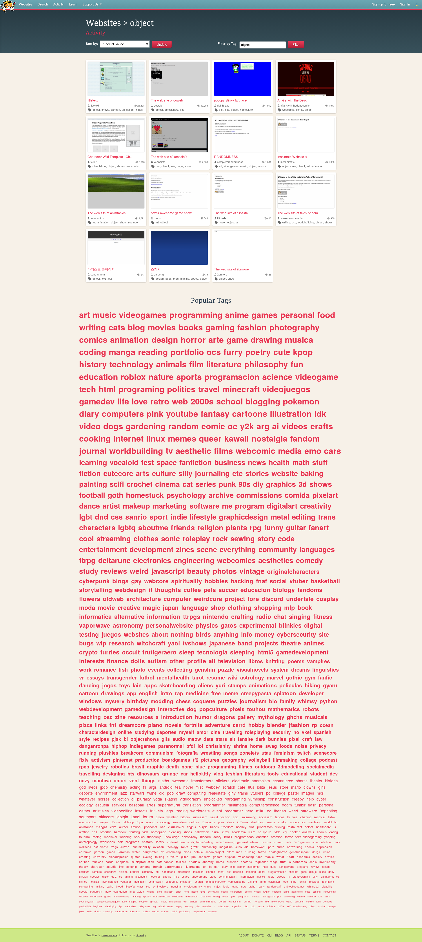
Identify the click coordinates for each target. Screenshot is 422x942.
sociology (164, 822)
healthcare (323, 826)
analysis (308, 832)
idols (226, 886)
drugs (316, 852)
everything (238, 549)
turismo (266, 842)
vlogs (274, 862)
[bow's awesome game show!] (179, 191)
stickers (222, 780)
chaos (185, 876)
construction (278, 799)
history (93, 364)
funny (273, 527)
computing (196, 793)
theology (172, 847)
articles (123, 871)
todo (285, 881)
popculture (213, 709)
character (97, 866)
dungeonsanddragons (108, 901)
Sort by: (92, 43)
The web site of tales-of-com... (299, 212)
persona (326, 805)
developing (110, 906)
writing (286, 222)
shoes (187, 832)
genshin (205, 669)
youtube (133, 222)
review (315, 866)
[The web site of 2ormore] (242, 247)
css (117, 516)
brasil (138, 766)
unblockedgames (294, 886)
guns (273, 866)
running (87, 752)
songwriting (86, 886)
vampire (97, 871)
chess (183, 701)
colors (309, 826)
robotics (120, 766)
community (277, 549)
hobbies (216, 581)
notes (220, 862)
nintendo (216, 616)
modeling (314, 822)
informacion (247, 876)
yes (295, 817)
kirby (225, 832)
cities (312, 906)
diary (89, 413)
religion (210, 527)
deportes (166, 732)
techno (225, 817)
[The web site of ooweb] (179, 79)
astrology (252, 677)
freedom (227, 826)
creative (129, 607)
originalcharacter (216, 881)
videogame (316, 376)
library (159, 841)
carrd (239, 724)
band (245, 643)
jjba (193, 857)
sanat (221, 871)
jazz (123, 793)
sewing (242, 538)
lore (253, 598)
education (98, 376)
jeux (279, 896)
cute (281, 352)
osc (182, 109)
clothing (239, 607)
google (83, 891)
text (104, 278)
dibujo (313, 871)
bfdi (221, 109)
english (148, 693)
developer (311, 693)
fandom (305, 438)
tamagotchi (269, 896)
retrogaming (235, 799)
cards (109, 862)
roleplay (196, 538)
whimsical (313, 886)
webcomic (288, 109)
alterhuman (234, 852)
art (220, 166)
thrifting (134, 832)
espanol (317, 891)
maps (271, 822)
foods (286, 746)
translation (192, 805)
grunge (170, 773)
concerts (204, 857)
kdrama (242, 822)
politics (181, 389)
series (205, 484)
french (157, 866)
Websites (25, 4)
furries (109, 652)
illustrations (192, 866)
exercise (276, 891)
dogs (113, 426)
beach (224, 891)
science (277, 376)
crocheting (173, 852)
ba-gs (157, 218)
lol (200, 746)
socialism (265, 817)
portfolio (187, 352)
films (223, 451)
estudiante (101, 847)
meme (230, 693)
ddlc (253, 906)
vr (81, 677)
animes (314, 643)
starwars (137, 793)
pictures (210, 759)
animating (328, 881)
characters (97, 527)
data (208, 738)
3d (302, 484)
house (194, 891)
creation (276, 836)
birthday (137, 701)
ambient (172, 842)
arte (216, 339)
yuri (220, 685)
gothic (294, 677)
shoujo (167, 876)
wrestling (210, 752)
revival (303, 881)
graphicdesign (243, 516)
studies (310, 901)
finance (117, 661)
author (123, 826)
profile (196, 661)
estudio (111, 866)
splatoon (285, 693)
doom (287, 805)
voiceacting (246, 857)
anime (237, 315)
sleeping (242, 652)
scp (148, 886)
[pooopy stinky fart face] (242, 79)
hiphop (119, 746)
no (296, 732)
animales (101, 810)
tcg (154, 906)
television (232, 661)
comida (297, 495)
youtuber (125, 881)
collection (120, 799)
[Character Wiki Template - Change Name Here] (116, 135)
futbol (146, 677)
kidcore (205, 836)
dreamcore (132, 724)
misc (199, 787)
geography (234, 759)
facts (202, 891)
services (119, 805)
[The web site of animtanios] (116, 191)
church (199, 881)
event (217, 810)
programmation (277, 871)
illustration (291, 413)
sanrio (136, 516)
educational (294, 773)
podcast (328, 759)
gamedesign (140, 709)
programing (141, 389)
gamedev (97, 401)
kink (320, 896)
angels (191, 826)
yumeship (256, 799)
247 (143, 274)
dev (334, 773)
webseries (107, 841)
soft (159, 862)
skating (171, 799)
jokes (81, 911)
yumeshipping (236, 881)
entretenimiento (208, 901)
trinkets (156, 810)
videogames (231, 166)
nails (337, 842)
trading (182, 810)
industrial (176, 886)
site (324, 634)
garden (99, 852)
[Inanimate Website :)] (306, 135)
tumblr (300, 805)
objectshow (171, 109)
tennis (184, 842)
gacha (111, 852)
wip (101, 643)
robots (310, 709)
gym (310, 677)
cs (337, 876)
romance (105, 669)
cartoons (249, 413)
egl (285, 832)
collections (177, 896)
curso (280, 847)
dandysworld (286, 866)
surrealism (199, 817)
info (173, 166)
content (326, 866)
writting (84, 832)
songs (230, 752)
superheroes (298, 862)
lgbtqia (122, 816)
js (335, 826)
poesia (309, 847)
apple (270, 876)
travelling (89, 773)
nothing (182, 634)
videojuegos (286, 389)
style (84, 738)
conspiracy (190, 836)
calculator (274, 881)
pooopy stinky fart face (230, 100)
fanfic (325, 677)
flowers (89, 598)
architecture (143, 598)
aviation (158, 847)
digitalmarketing (202, 842)
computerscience (264, 805)
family (287, 701)
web (180, 401)
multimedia (237, 805)
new (243, 886)
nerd (249, 810)
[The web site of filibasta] (242, 191)
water (136, 852)
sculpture (264, 832)
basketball (325, 581)
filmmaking (285, 759)
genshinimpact (299, 852)
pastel (293, 793)
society (317, 857)
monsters (180, 822)
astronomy (128, 625)
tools (273, 773)
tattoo (262, 852)
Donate (258, 935)
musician (206, 906)
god (82, 787)
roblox (133, 376)
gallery (246, 717)
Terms (314, 935)
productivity (85, 906)
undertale (300, 598)
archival (321, 906)
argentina (236, 906)
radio (263, 616)
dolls (138, 661)
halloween (202, 832)
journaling (212, 473)
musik (164, 901)
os (120, 876)
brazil (228, 836)
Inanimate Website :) (292, 156)
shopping (268, 607)
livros (93, 787)
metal (280, 516)
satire (110, 886)
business (229, 462)
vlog (218, 773)
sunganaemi (98, 274)
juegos (111, 634)
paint (174, 911)
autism (157, 661)
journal (93, 451)
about (160, 634)
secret (155, 911)
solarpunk (172, 881)
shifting (247, 901)
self (289, 906)
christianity (218, 746)
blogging (263, 401)
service (139, 836)
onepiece (122, 862)
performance (173, 866)
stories (257, 473)
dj (133, 799)
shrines (84, 862)
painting (93, 484)
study (88, 571)
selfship (131, 866)
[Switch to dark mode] (417, 4)
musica (299, 339)
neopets (143, 901)
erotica (329, 857)
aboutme (153, 527)
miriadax (256, 896)
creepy (298, 799)
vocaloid (124, 462)
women (278, 842)
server (241, 866)
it (150, 589)
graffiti (195, 847)
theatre (291, 643)
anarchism (261, 780)
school (229, 401)
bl (126, 738)
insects (141, 810)
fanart (319, 527)
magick (132, 901)
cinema (167, 484)
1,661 (268, 162)
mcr (320, 793)
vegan (257, 891)
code (286, 538)
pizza (85, 724)
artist (111, 505)
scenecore (325, 752)
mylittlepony (327, 862)
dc (269, 810)
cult (185, 901)
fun (297, 364)
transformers (202, 780)
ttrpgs (191, 616)
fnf (112, 724)
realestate (217, 793)
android (166, 787)
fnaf (261, 581)
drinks (98, 911)
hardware (309, 810)
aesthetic (193, 451)
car (184, 773)
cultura (194, 822)
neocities (155, 876)
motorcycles (277, 901)
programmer (214, 805)
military (100, 886)
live (121, 866)
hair (120, 841)
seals (313, 862)
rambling (136, 896)
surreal (125, 847)
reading (153, 352)
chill (94, 832)
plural (215, 832)
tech (87, 389)
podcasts (150, 826)
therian (280, 810)
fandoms (309, 589)
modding (162, 701)
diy (258, 484)
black (178, 891)
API (288, 935)
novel (222, 222)
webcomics (236, 560)
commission (156, 881)
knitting (275, 661)
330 (333, 218)
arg (262, 426)
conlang (145, 866)
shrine (240, 746)
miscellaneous (165, 906)
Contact (329, 935)
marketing (170, 505)
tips (121, 906)
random (262, 166)
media (290, 451)
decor (261, 871)
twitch (304, 752)
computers (123, 413)
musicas (97, 862)
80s (251, 787)
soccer (228, 589)
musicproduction (142, 862)
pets (210, 589)
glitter (105, 876)
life (123, 401)
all (212, 661)
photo (138, 669)
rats (288, 842)
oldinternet (327, 876)
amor (202, 732)
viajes (217, 886)
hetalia (198, 852)
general (242, 842)
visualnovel (176, 826)
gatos (229, 625)
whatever (87, 799)
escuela (102, 805)
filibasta (221, 218)
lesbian (234, 773)
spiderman (253, 866)
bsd (162, 826)
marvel (275, 677)
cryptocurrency (193, 886)
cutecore (118, 473)
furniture (172, 857)
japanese (222, 643)
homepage (158, 832)
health (279, 462)
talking (159, 857)
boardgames (176, 759)
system (280, 669)
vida (145, 832)
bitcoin (185, 817)
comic (299, 109)
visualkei (83, 896)
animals (171, 364)
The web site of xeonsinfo (169, 156)
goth (115, 495)
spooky (147, 896)
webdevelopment (100, 709)
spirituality (186, 581)
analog (282, 822)
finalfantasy (175, 901)
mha (132, 891)
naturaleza (130, 906)
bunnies (277, 738)
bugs (86, 643)
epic (236, 817)
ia (289, 876)
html (107, 389)
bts (131, 773)
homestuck (246, 109)
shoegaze (110, 871)
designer (299, 901)
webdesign (130, 589)
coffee (192, 589)
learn (251, 832)
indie (178, 516)
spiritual (154, 901)
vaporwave (94, 625)
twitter (266, 891)
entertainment (103, 549)
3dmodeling (291, 766)
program (249, 505)
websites (136, 634)
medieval (110, 836)
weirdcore (208, 598)
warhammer (235, 901)
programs (302, 866)
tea (178, 787)
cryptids (230, 857)
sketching (257, 822)
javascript (167, 571)
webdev (213, 787)
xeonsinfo (160, 162)
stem (159, 891)
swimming (248, 817)
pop (170, 793)
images (307, 793)
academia (239, 832)
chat (280, 616)
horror (193, 339)
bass (307, 891)
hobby (256, 724)
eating (333, 832)
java (221, 822)
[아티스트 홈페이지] (116, 247)
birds (203, 634)
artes (150, 805)
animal (129, 876)
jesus (272, 787)
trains (243, 793)
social (278, 581)
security (282, 732)
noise (301, 746)
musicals (316, 717)
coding (92, 352)
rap (179, 693)
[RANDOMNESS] (242, 135)
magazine (226, 847)
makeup (136, 505)
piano (155, 724)
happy (179, 906)
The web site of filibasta (231, 212)
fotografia (187, 752)
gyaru (330, 685)
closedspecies (118, 857)
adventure (217, 724)
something (289, 896)
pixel (294, 738)
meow (194, 738)
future (235, 886)
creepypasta (256, 693)
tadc (124, 901)
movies (162, 327)
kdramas (124, 852)
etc (237, 473)
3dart (290, 857)
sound (150, 822)
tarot (198, 677)
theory (83, 866)
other (177, 661)
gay (136, 581)
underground (199, 876)
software (204, 505)
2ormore (222, 274)
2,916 (142, 162)
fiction (90, 473)
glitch (184, 857)
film (196, 364)
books (190, 327)
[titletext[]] (116, 79)
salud (214, 817)
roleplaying (257, 732)
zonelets (249, 752)
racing (97, 836)
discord (273, 598)
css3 (327, 896)
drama (115, 822)
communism (160, 752)
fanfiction (195, 462)
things (139, 109)
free (216, 693)
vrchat (252, 886)
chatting (305, 817)
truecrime (208, 822)
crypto (88, 652)
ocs (214, 352)
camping (251, 871)
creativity (315, 505)
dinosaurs (148, 773)
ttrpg (87, 560)
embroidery (236, 891)
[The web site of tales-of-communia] (306, 191)
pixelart (325, 495)
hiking (312, 685)
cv (162, 852)
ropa (139, 822)
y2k (247, 426)
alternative (129, 616)
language (194, 607)
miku (260, 810)
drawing (266, 339)
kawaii (236, 438)
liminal (327, 852)
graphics (281, 484)
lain (137, 685)
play (225, 866)
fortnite (193, 724)
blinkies (290, 625)
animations (263, 685)
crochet (140, 484)
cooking (95, 438)
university (99, 857)
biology (284, 589)
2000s (202, 401)
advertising (297, 891)
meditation (140, 881)
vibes (213, 876)
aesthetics (275, 560)
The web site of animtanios (106, 212)
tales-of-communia (291, 218)
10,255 (204, 105)
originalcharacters (293, 571)
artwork (136, 826)
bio (273, 701)
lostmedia (141, 876)
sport (158, 516)
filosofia (130, 886)
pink (155, 413)
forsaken (198, 871)
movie (106, 607)
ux (204, 866)
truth (283, 862)
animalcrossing (121, 896)
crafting (242, 616)
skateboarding (177, 685)
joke (233, 896)
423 (269, 218)
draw (180, 793)
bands (214, 826)
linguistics (325, 669)
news (257, 462)
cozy (84, 780)
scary (217, 836)
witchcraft (151, 643)
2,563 (205, 162)
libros (255, 661)
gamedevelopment (302, 652)
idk (320, 413)
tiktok (332, 817)
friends (183, 527)
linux (155, 438)
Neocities (92, 935)
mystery (114, 701)
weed (293, 810)
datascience (121, 911)
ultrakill (83, 876)
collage (308, 759)
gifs (166, 738)
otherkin (105, 832)
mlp (289, 607)
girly (232, 793)
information (163, 616)
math (300, 462)
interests (91, 661)
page (180, 166)
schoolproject (215, 852)
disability (327, 886)
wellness (85, 847)
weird (139, 571)
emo (312, 451)
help (310, 799)
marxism (168, 891)
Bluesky (141, 935)
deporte (86, 793)
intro (166, 693)
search (322, 832)
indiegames (143, 746)
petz (271, 847)
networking (294, 847)
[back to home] (8, 6)
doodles (238, 871)
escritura (84, 871)
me (227, 505)
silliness (193, 901)
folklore (181, 862)
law (318, 738)
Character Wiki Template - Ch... (110, 156)
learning (93, 462)
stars (221, 738)
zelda (140, 891)
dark (261, 738)
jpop (104, 787)
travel (209, 389)
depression (324, 847)
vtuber (298, 581)
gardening (146, 426)
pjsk (116, 738)
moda (87, 607)
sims (293, 881)
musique (314, 881)
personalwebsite (169, 625)
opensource (87, 822)
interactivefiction (161, 896)
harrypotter (150, 852)
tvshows (195, 643)
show (143, 166)
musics (260, 876)
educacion (255, 589)
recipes (101, 738)
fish (123, 669)
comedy (309, 560)
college (279, 793)
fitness (323, 616)
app (131, 693)
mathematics (284, 709)
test (147, 462)
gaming (220, 327)
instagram (186, 881)
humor (203, 717)
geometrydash (86, 901)
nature (161, 376)
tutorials (194, 862)
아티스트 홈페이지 (101, 269)
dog (192, 709)
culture (164, 473)
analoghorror (278, 852)
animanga (86, 826)
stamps (237, 685)
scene (207, 549)
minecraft (241, 389)
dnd (101, 516)
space (194, 278)
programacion (232, 376)
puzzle (226, 669)
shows (105, 109)
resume (215, 677)
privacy (318, 746)
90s (244, 484)
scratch (228, 787)
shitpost (293, 871)
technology (131, 364)
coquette (204, 701)
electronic (240, 780)
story (266, 538)
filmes (245, 766)
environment (106, 793)
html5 (265, 652)
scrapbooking (225, 842)
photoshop (184, 911)
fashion (252, 327)
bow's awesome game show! (172, 212)
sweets (281, 876)
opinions (271, 906)
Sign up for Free (383, 4)
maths (163, 780)
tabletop (128, 822)
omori (120, 780)
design (160, 278)
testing (89, 634)
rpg (255, 527)
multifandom (192, 896)
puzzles (227, 701)
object (96, 109)
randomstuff (274, 886)
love (140, 401)
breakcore (132, 752)
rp (314, 724)
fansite (245, 738)
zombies (327, 901)
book (168, 278)
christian (262, 836)
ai (275, 426)
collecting (179, 669)
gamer (84, 810)
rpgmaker (261, 862)
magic (151, 607)
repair (225, 896)
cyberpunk (94, 581)
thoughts (168, 589)
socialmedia (320, 766)
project (235, 598)
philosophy (266, 364)
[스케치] (179, 247)
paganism (96, 891)
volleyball (259, 759)
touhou (256, 709)
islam (286, 891)
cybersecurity (296, 634)
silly (185, 473)
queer (210, 438)
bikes (322, 871)
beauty (198, 571)
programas (265, 826)
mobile (269, 857)
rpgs (84, 766)
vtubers (257, 793)
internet (128, 438)
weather (172, 817)
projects (266, 643)
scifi (117, 484)
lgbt (85, 516)
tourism (84, 836)
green (160, 817)
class (140, 886)
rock (220, 538)
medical (319, 817)
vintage (251, 571)
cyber (321, 799)
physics (207, 625)
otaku (254, 842)
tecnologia (212, 652)
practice (135, 871)
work (85, 669)
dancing (89, 685)
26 (270, 274)
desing (248, 891)
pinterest (123, 759)
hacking (242, 581)
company (147, 871)
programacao (244, 836)
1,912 (268, 105)
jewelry (100, 766)
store (284, 787)
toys (124, 685)
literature (224, 364)
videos (295, 426)
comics (93, 339)
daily (331, 871)
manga (122, 352)
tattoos (280, 817)
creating (84, 857)
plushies (108, 752)
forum (148, 816)
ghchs (294, 717)
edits (89, 911)
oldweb (113, 598)
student (318, 773)
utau (266, 752)
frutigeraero (159, 652)
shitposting (209, 847)
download (212, 911)
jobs (198, 906)
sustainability (142, 847)
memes (182, 438)
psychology (186, 495)
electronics (152, 560)
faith (318, 901)
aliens (205, 685)
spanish (322, 732)
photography (294, 327)
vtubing (150, 891)
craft (307, 738)
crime (207, 886)
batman (214, 866)
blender (276, 724)
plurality (144, 799)
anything (225, 634)
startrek (210, 871)
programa (132, 841)
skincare (106, 816)
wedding (125, 836)
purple (203, 826)
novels (173, 724)
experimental (257, 625)
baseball (136, 805)
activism (100, 759)
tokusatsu (135, 911)
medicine (197, 693)
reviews (114, 571)
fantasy (215, 413)
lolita (261, 787)
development (151, 549)
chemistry (118, 787)
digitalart (282, 505)
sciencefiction (321, 842)
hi (288, 817)
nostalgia (269, 438)
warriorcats (200, 810)
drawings (112, 693)
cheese (301, 896)
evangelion (120, 891)
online (125, 732)
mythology (270, 717)
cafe (241, 787)
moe (176, 876)
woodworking (300, 906)
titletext (95, 105)
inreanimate (287, 162)
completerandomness (230, 162)
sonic (170, 538)
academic (303, 857)
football (92, 495)
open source (109, 935)
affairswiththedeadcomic (294, 105)
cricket (295, 832)
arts (109, 278)
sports (189, 376)
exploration (96, 896)
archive (221, 495)
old (161, 793)
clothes (145, 538)
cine (215, 732)
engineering (194, 560)
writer (280, 857)
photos (225, 571)
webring (189, 906)
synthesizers (160, 886)
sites (238, 847)
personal (297, 315)
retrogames (302, 842)
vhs (252, 826)
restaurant (294, 826)
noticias (94, 881)
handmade (168, 871)
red (267, 901)
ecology (86, 805)
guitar (296, 527)
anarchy (208, 862)
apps (150, 685)
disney (83, 881)
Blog (279, 935)
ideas (230, 822)
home (256, 746)
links (101, 724)
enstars (147, 841)
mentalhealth (173, 677)
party (262, 886)
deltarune (114, 560)
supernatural (169, 805)
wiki (232, 677)
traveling (232, 732)
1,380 (332, 162)
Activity (58, 4)
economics (298, 822)
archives (232, 862)
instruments (330, 891)
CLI (269, 935)
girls (322, 787)
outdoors (265, 766)
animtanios (97, 218)
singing (300, 616)
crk (157, 871)
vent (134, 780)
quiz (113, 876)
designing (114, 773)
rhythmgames (110, 881)
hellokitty (200, 773)
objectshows (145, 738)
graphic (155, 766)
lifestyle (203, 516)
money (264, 634)
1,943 (332, 105)
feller (93, 162)
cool (86, 538)
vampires (318, 661)
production (147, 759)
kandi (135, 816)
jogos (109, 685)
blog (136, 327)
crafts (321, 426)
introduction (176, 717)
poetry (258, 352)
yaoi (174, 643)
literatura (255, 773)
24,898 (141, 105)
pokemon (301, 401)
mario (296, 787)
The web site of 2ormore (231, 269)
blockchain (184, 871)
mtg (232, 866)
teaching (90, 717)
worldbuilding (306, 222)
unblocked (213, 799)
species (95, 876)
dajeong (159, 274)
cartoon (115, 109)
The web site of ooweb (167, 100)
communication (228, 876)
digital (313, 625)
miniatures (223, 906)
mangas (101, 826)
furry (233, 352)
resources (140, 717)
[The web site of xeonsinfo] (179, 135)
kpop (303, 352)
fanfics (168, 862)
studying (144, 732)
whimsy (307, 701)
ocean (326, 725)
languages (317, 549)
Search (43, 4)
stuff (319, 462)
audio (179, 738)
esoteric (246, 862)
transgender (121, 677)
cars (332, 451)
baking (312, 473)
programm (243, 896)
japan (171, 607)
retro (159, 401)
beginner (98, 906)
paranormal (171, 746)
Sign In (405, 4)
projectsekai (199, 911)
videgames (144, 906)
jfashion (299, 724)
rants (184, 847)
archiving (108, 911)
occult (131, 652)
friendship (154, 836)
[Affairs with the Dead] (306, 79)
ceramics (85, 852)
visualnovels (252, 669)
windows (90, 701)
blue (200, 766)
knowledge (171, 836)
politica (146, 911)
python (328, 701)
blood (119, 886)
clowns (310, 787)
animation (128, 109)
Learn (73, 4)
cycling (148, 857)
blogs (120, 581)
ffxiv (84, 759)
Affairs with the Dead (292, 100)
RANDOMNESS (226, 156)
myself (186, 732)
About (244, 935)
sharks (301, 780)
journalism (253, 701)
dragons (224, 717)
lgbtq (127, 527)
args (153, 787)
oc (232, 426)
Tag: (228, 43)
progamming (222, 766)
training (252, 881)
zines (185, 549)
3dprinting (328, 810)
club (246, 906)
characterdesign (97, 732)
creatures (206, 896)
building (250, 852)
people (103, 822)
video (90, 426)
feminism (284, 752)
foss (259, 857)
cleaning (175, 832)
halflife (281, 906)
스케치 (156, 269)
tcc (336, 822)
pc (268, 793)
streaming (113, 538)
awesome (180, 780)
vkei (306, 732)
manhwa (101, 780)
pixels (236, 709)
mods (187, 852)
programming (181, 278)
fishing (280, 826)
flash (312, 805)
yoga (157, 799)
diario (289, 901)
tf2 (195, 759)
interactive (171, 709)
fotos (186, 891)
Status (300, 935)
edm (113, 826)
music (243, 166)
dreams (300, 669)
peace (261, 906)
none (187, 766)
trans (327, 516)
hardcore (120, 832)
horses (104, 799)
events (156, 669)
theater (316, 780)
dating (216, 896)
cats (117, 327)
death (172, 766)
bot (229, 871)
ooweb (158, 105)
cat (187, 484)
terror (289, 836)
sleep (187, 652)
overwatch (213, 891)
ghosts (217, 857)
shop (218, 607)
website (284, 473)
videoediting (122, 810)
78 (206, 274)
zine (120, 717)
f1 (144, 787)
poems (295, 661)
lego (169, 810)
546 (206, 218)
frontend (258, 901)
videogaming (312, 836)
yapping (329, 836)
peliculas (290, 685)
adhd (263, 881)
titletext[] (93, 100)
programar (234, 810)
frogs (114, 847)
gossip (107, 896)
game (237, 339)
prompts (332, 906)
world (328, 822)
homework (258, 847)
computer (177, 598)
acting (135, 787)
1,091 (142, 218)
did (246, 847)
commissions (259, 495)
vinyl (315, 876)
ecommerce (283, 780)
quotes (135, 857)
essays (95, 677)
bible (277, 832)
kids (265, 866)
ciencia (222, 901)
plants (236, 527)
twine (151, 793)
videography (190, 799)
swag (271, 746)
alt (232, 738)
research (121, 643)
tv (169, 451)
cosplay (327, 598)
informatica (95, 616)
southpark (87, 816)
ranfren (165, 911)
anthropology (88, 841)
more (108, 891)
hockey (241, 826)
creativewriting (301, 876)
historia (331, 780)
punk (227, 484)
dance (89, 505)
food (326, 315)
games (264, 315)
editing (303, 516)
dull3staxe (223, 105)
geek (304, 871)
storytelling (95, 589)
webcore (156, 581)
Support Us (90, 4)
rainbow (311, 896)
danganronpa (94, 746)
